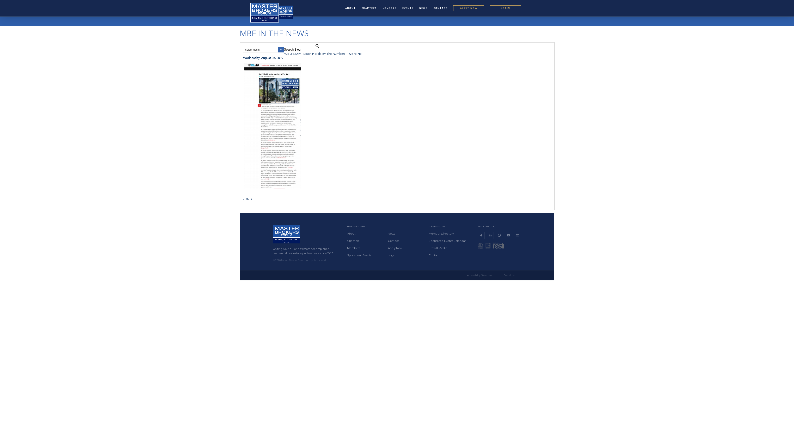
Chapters (369, 8)
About (350, 8)
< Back (247, 199)
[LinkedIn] (490, 235)
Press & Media (438, 248)
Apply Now (468, 8)
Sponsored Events (359, 255)
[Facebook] (481, 235)
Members (390, 8)
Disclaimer (509, 275)
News (423, 8)
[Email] (517, 235)
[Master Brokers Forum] (283, 12)
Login (505, 8)
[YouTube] (508, 235)
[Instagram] (499, 235)
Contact (440, 8)
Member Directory (441, 233)
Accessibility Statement (480, 275)
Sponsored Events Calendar (447, 240)
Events (408, 8)
